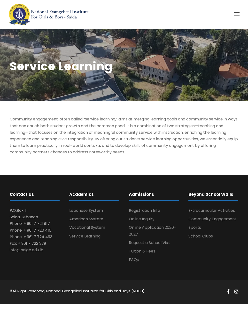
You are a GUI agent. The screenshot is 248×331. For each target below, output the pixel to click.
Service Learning (85, 236)
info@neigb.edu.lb (26, 250)
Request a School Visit (149, 242)
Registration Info (144, 210)
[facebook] (228, 291)
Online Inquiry (142, 219)
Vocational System (87, 227)
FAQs (134, 259)
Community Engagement (212, 219)
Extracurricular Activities (211, 210)
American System (86, 219)
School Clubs (200, 236)
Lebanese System (86, 210)
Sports (194, 227)
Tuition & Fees (142, 251)
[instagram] (236, 291)
